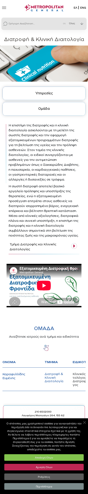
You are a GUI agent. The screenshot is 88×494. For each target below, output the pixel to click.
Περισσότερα (44, 486)
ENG (83, 8)
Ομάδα (44, 109)
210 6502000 (43, 412)
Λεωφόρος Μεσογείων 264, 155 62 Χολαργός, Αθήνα (43, 417)
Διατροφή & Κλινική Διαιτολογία (54, 378)
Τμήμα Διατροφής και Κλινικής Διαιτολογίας (33, 247)
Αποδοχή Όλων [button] (44, 457)
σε (64, 24)
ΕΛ (75, 8)
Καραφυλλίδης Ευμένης (13, 376)
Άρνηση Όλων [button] (44, 467)
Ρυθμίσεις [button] (44, 476)
